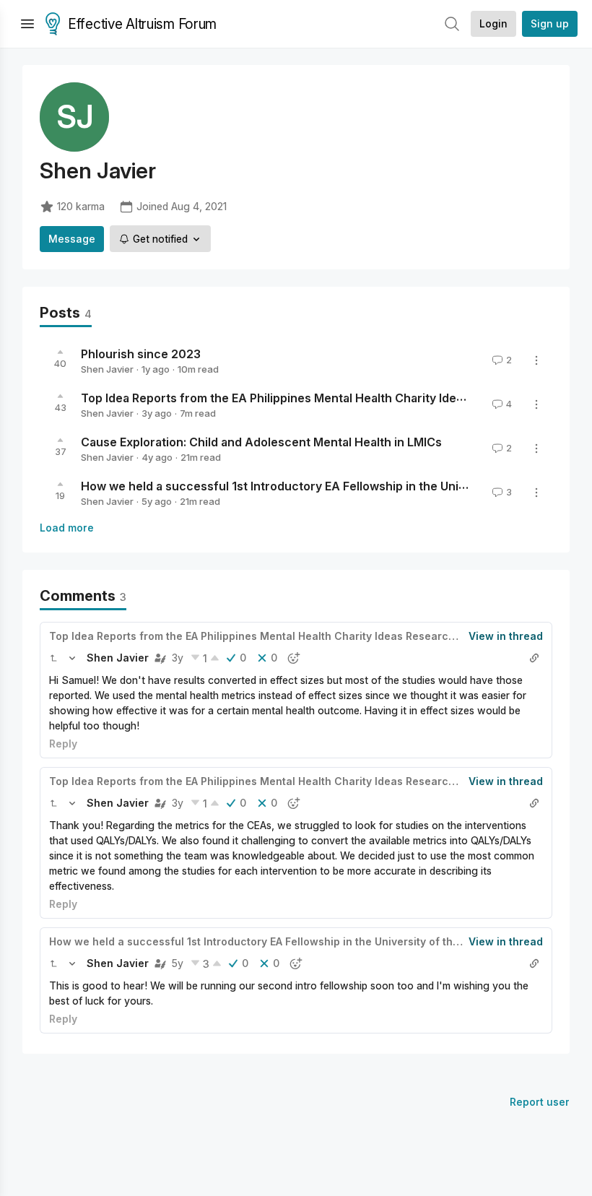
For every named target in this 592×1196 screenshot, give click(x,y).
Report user (540, 1102)
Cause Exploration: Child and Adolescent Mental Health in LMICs (261, 442)
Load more (67, 527)
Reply (63, 743)
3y (177, 657)
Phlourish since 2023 (141, 354)
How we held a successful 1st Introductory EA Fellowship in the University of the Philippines (283, 941)
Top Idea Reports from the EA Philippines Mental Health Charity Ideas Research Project (325, 398)
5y (177, 963)
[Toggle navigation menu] (27, 24)
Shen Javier (107, 369)
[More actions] (536, 360)
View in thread (506, 636)
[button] (53, 658)
